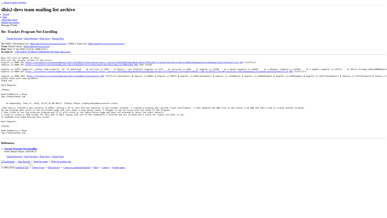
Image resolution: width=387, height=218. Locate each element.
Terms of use (38, 167)
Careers (105, 167)
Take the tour (24, 161)
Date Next (45, 38)
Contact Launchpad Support (76, 167)
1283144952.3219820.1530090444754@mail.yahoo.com (42, 52)
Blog (96, 167)
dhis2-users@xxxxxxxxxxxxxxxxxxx (106, 43)
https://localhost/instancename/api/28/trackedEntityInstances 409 (65, 76)
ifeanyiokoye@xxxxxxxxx (36, 46)
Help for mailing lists (61, 161)
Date (4, 17)
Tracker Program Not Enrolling (20, 148)
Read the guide (41, 161)
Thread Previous (14, 38)
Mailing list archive (10, 22)
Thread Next (58, 38)
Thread (5, 14)
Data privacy (54, 167)
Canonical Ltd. (22, 167)
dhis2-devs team (9, 19)
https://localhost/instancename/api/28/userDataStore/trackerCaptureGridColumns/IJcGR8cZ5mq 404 (81, 65)
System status (118, 167)
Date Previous (31, 38)
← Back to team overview (13, 2)
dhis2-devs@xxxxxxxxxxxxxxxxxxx (48, 43)
